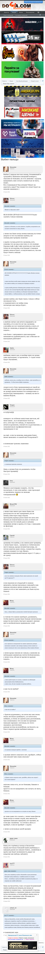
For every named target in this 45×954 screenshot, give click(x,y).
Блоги (21, 12)
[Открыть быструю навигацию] (42, 81)
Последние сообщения (21, 15)
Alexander (13, 167)
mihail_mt (13, 908)
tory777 (12, 863)
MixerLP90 (13, 504)
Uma (11, 481)
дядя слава (13, 838)
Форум (14, 12)
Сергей (12, 535)
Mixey (12, 600)
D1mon (12, 198)
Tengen (12, 405)
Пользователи (30, 12)
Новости (6, 12)
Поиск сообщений (8, 15)
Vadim (12, 348)
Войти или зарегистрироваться (33, 1)
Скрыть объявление (37, 935)
